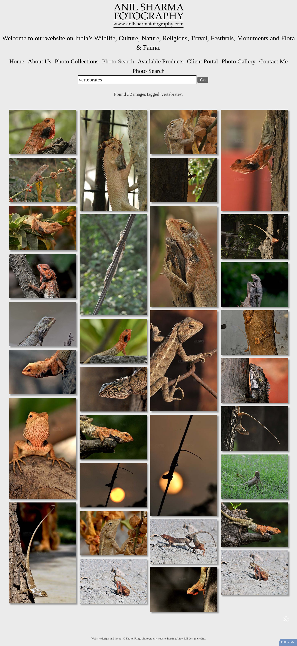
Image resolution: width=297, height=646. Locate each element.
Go (203, 80)
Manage (291, 2)
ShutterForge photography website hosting (151, 638)
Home (16, 61)
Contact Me (273, 61)
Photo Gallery (238, 61)
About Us (39, 61)
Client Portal (202, 61)
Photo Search (118, 61)
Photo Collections (76, 61)
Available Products (161, 61)
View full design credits (191, 638)
